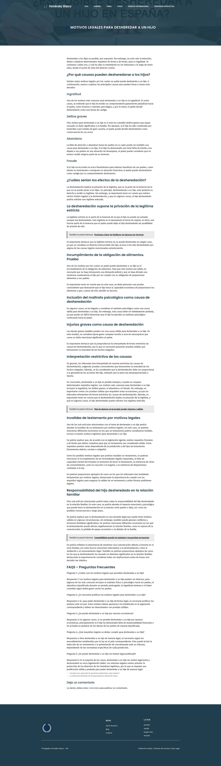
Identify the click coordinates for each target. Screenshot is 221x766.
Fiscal (120, 6)
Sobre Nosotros (112, 726)
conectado (94, 688)
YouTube (147, 725)
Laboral (97, 6)
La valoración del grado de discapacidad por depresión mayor (94, 676)
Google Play (148, 732)
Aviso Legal (175, 749)
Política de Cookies (145, 749)
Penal (109, 6)
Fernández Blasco (60, 6)
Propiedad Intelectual (164, 6)
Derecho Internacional (138, 6)
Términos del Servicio (162, 749)
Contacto (109, 733)
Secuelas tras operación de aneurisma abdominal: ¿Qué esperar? (95, 673)
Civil (86, 6)
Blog (107, 729)
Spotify (146, 729)
